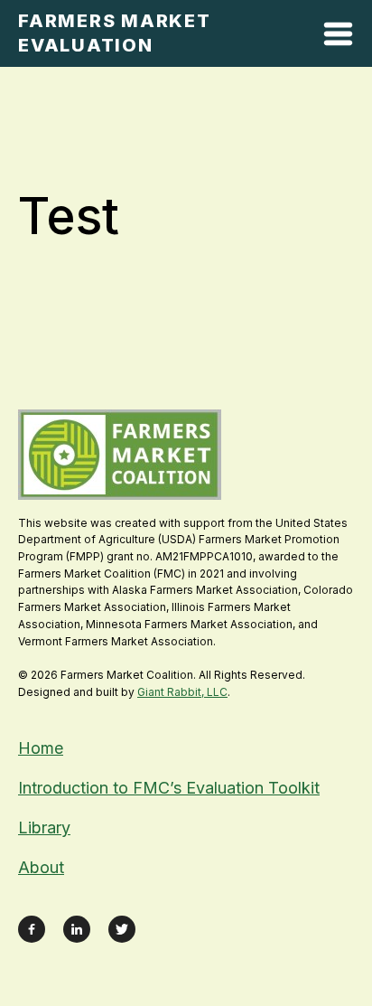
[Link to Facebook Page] (31, 929)
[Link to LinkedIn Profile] (76, 929)
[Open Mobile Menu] (338, 37)
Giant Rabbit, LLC (182, 692)
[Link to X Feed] (121, 929)
